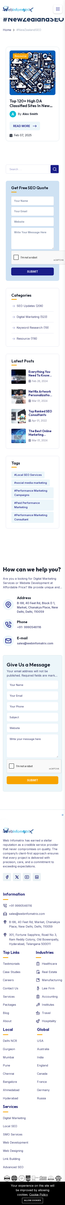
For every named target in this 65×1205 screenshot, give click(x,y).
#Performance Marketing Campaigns (30, 493)
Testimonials (11, 963)
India (40, 1057)
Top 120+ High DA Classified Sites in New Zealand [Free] (30, 103)
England (42, 1065)
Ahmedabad (11, 1090)
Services (9, 996)
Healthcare (49, 963)
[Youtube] (27, 877)
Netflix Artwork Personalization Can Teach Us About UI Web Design (40, 393)
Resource (21, 56)
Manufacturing (52, 980)
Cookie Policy (38, 1194)
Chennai (8, 1073)
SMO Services (12, 1134)
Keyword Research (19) (33, 327)
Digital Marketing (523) (32, 317)
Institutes (48, 1004)
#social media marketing (30, 482)
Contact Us (10, 988)
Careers (8, 980)
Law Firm (48, 988)
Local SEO (10, 1126)
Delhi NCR (10, 1041)
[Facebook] (7, 877)
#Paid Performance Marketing (27, 505)
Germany (43, 1090)
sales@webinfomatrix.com (27, 914)
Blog (6, 1013)
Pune (6, 1065)
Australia (43, 1049)
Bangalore (10, 1082)
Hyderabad (10, 1098)
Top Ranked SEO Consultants (40, 413)
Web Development (15, 1142)
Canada (42, 1073)
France (42, 1082)
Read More (21, 126)
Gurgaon (9, 1049)
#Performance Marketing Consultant (30, 517)
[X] (17, 877)
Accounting (50, 996)
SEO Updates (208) (30, 306)
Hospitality (49, 1021)
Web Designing (13, 1151)
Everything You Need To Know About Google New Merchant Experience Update (39, 373)
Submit (32, 271)
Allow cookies (32, 1200)
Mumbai (8, 1057)
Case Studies (11, 972)
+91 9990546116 (20, 905)
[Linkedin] (37, 877)
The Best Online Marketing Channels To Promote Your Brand (40, 433)
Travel (46, 1013)
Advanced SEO (13, 1167)
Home (7, 30)
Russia (41, 1098)
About (7, 1021)
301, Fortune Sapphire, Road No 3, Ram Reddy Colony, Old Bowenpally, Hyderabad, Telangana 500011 (34, 939)
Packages (9, 1004)
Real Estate (49, 972)
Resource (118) (27, 338)
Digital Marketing (14, 1118)
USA (40, 1041)
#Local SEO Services (28, 475)
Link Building (11, 1159)
